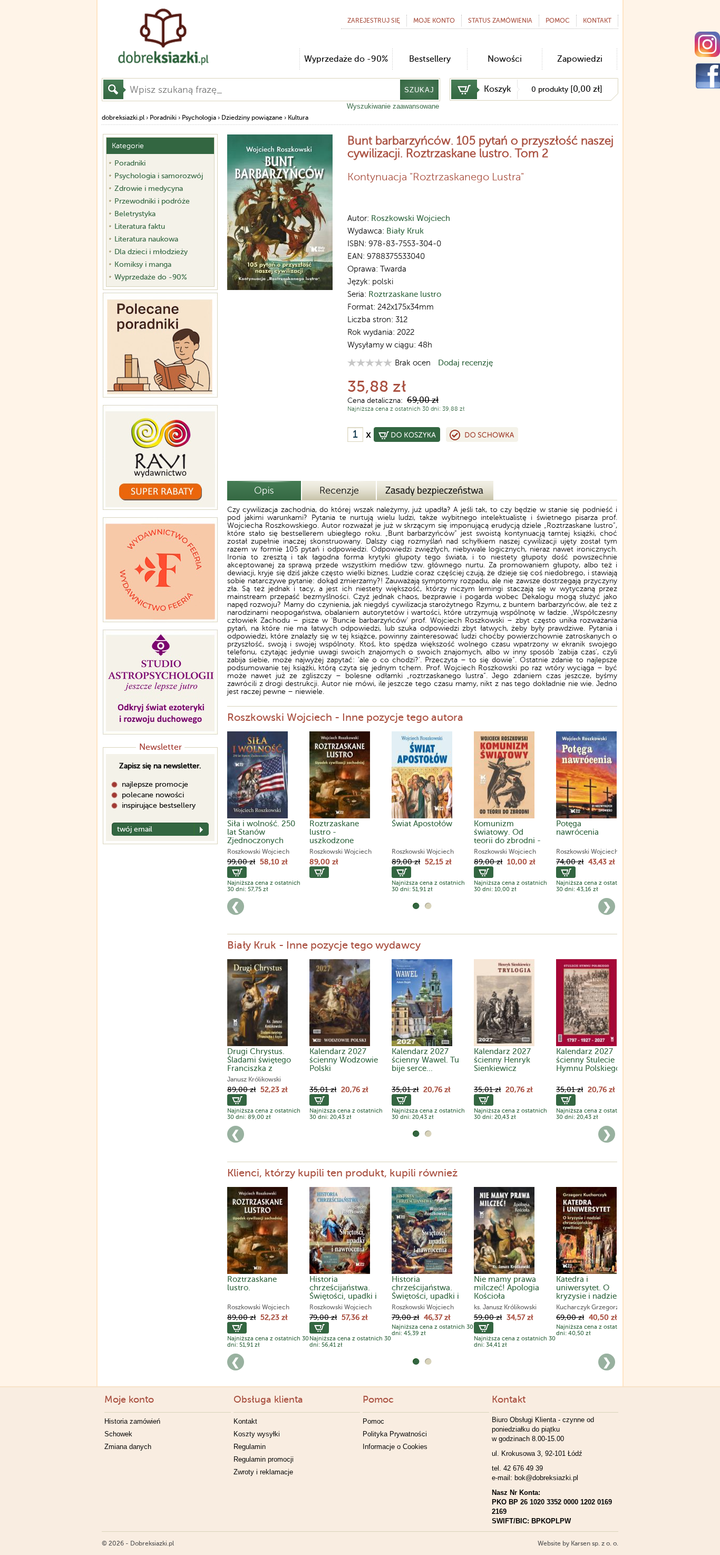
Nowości (505, 59)
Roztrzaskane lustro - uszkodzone (334, 832)
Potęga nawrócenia (577, 827)
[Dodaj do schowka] (482, 434)
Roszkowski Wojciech (410, 218)
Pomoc (558, 20)
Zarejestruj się (373, 20)
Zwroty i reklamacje (263, 1472)
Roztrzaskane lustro (404, 294)
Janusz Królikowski (254, 1079)
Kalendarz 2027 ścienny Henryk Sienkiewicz (502, 1060)
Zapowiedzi (579, 59)
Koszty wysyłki (256, 1434)
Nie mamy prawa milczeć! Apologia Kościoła (506, 1287)
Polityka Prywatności (395, 1434)
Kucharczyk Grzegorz (587, 1307)
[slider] (369, 362)
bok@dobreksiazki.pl (546, 1478)
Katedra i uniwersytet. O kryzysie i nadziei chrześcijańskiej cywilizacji (587, 1296)
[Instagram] (707, 44)
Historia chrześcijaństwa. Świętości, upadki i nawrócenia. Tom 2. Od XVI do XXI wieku (343, 1300)
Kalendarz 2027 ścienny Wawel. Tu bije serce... (425, 1060)
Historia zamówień (132, 1421)
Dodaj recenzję (465, 363)
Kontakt (245, 1421)
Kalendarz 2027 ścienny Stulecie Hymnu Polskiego (588, 1060)
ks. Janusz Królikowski (505, 1307)
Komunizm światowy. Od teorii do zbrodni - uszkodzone (507, 836)
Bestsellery (430, 59)
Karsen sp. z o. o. (594, 1543)
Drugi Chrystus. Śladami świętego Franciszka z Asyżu (259, 1064)
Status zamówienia (500, 20)
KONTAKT (597, 20)
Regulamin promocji (263, 1459)
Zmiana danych (127, 1447)
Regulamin (249, 1447)
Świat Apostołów (422, 823)
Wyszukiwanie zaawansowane (393, 106)
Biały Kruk (405, 231)
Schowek (118, 1434)
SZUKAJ (419, 90)
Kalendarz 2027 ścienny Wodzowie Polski (343, 1060)
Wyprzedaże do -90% (346, 59)
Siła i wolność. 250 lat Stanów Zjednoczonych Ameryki (261, 836)
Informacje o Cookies (395, 1447)
